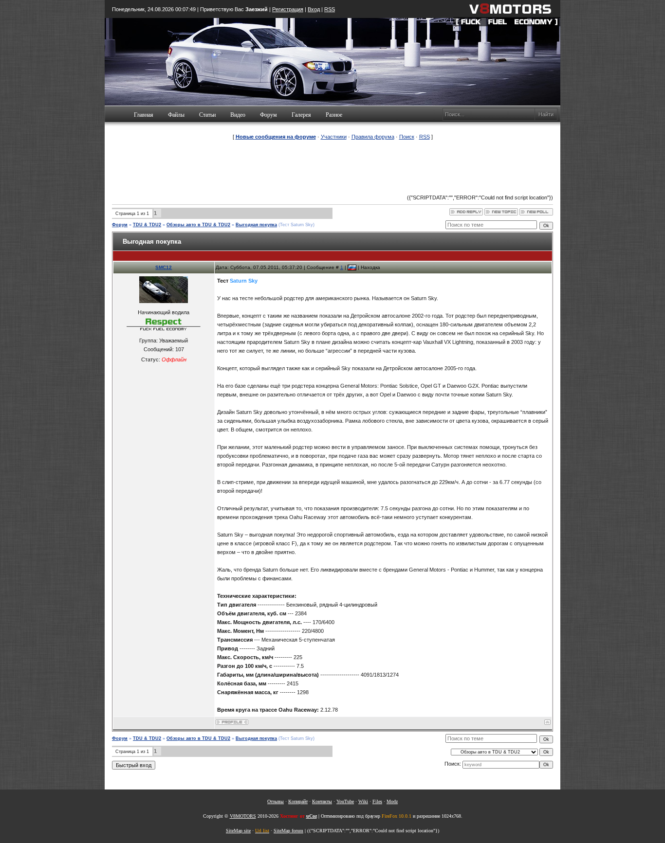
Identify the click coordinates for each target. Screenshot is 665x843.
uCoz (311, 816)
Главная (143, 114)
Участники (334, 137)
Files (377, 801)
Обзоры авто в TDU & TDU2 (198, 224)
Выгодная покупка (256, 224)
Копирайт (298, 801)
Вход (314, 9)
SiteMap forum (288, 830)
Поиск (406, 137)
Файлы (176, 114)
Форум (268, 114)
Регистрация (287, 9)
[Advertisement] (332, 167)
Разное (334, 114)
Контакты (322, 801)
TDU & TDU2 (147, 224)
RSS (329, 9)
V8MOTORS (243, 816)
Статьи (207, 114)
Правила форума (372, 137)
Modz (392, 801)
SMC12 (163, 267)
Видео (237, 114)
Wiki (363, 801)
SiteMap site (238, 830)
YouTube (345, 801)
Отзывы (275, 801)
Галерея (301, 114)
